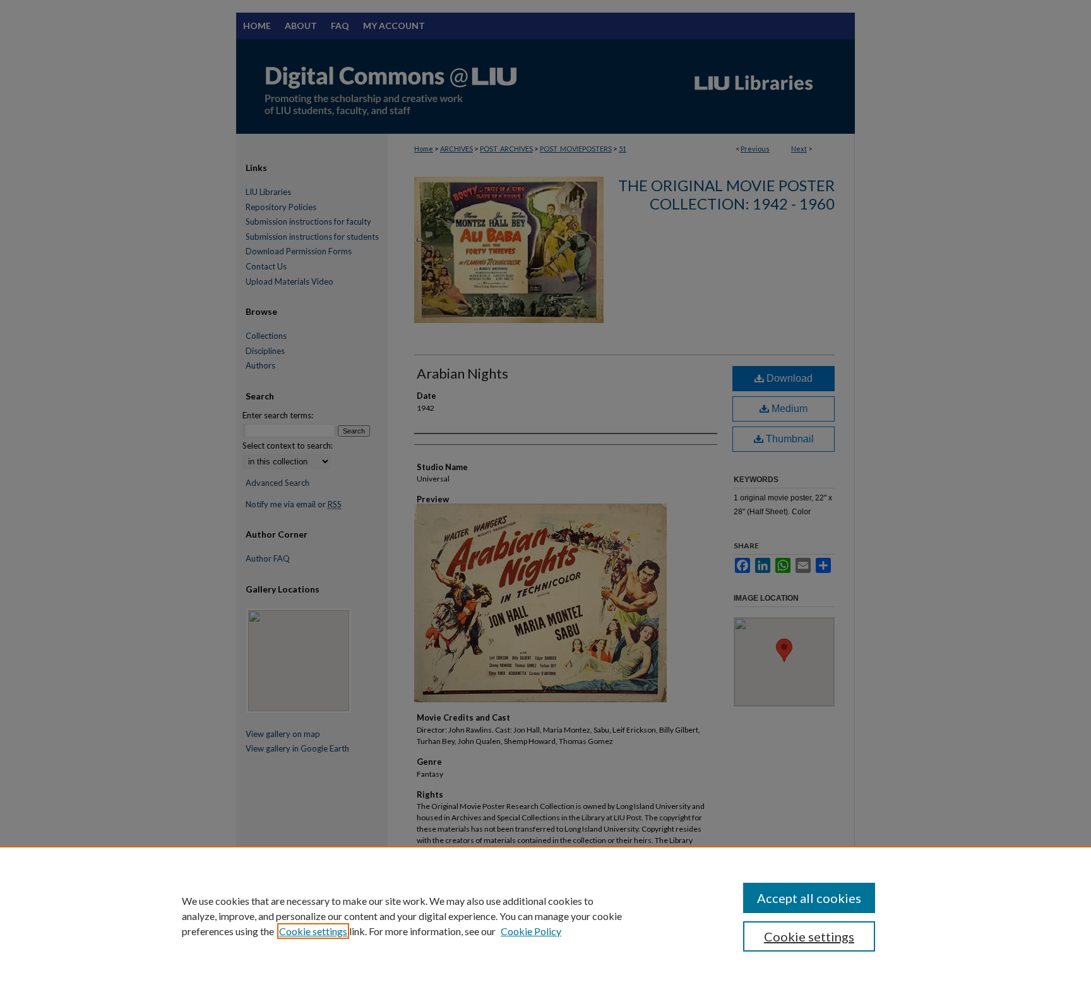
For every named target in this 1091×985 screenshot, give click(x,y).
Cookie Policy (531, 931)
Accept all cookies (809, 897)
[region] (545, 915)
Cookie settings (313, 931)
